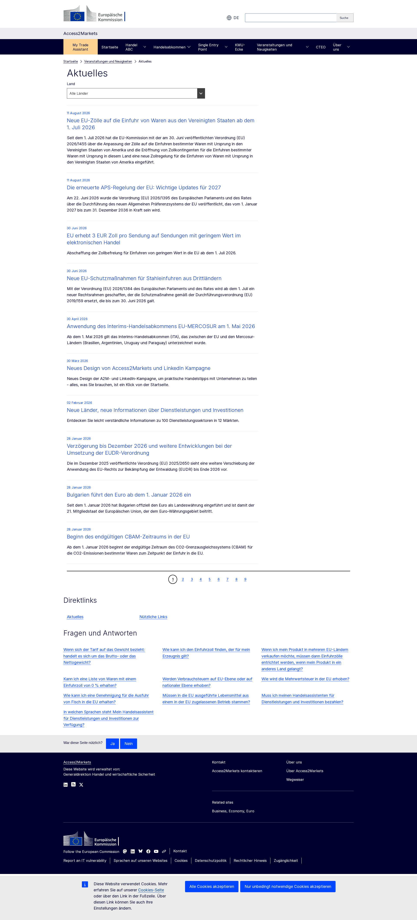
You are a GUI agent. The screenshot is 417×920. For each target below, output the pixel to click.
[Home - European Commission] (94, 839)
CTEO (321, 47)
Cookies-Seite (151, 890)
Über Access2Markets (304, 771)
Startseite (109, 47)
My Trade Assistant (80, 47)
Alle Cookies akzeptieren (211, 886)
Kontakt (180, 851)
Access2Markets (77, 762)
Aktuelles (75, 616)
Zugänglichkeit (286, 860)
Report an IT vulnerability (84, 860)
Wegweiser (295, 779)
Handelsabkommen (169, 47)
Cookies (181, 860)
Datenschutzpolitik (211, 860)
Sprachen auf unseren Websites (140, 860)
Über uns (337, 47)
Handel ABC (131, 47)
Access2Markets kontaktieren (237, 771)
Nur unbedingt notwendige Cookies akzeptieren (288, 886)
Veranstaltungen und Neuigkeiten (274, 47)
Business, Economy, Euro (233, 811)
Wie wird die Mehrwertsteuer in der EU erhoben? (305, 679)
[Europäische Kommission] (98, 14)
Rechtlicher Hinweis (250, 860)
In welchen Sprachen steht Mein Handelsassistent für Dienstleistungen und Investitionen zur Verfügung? (108, 718)
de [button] (236, 17)
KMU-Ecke (240, 47)
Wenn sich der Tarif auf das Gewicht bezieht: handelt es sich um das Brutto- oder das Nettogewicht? (104, 656)
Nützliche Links (153, 616)
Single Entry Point (208, 47)
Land (71, 84)
